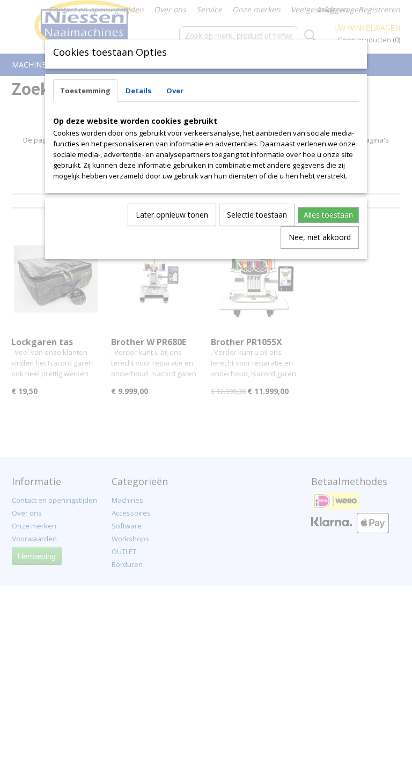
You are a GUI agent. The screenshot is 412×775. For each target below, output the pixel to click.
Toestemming (85, 90)
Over (174, 90)
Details (138, 90)
